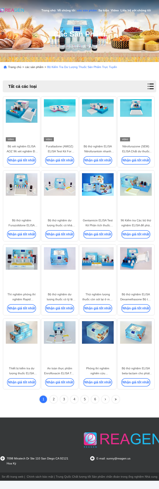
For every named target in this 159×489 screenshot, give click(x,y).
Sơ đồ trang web (12, 476)
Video (115, 10)
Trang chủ (48, 10)
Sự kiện (103, 10)
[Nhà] (12, 10)
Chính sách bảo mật (40, 476)
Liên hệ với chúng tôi (135, 10)
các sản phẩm (87, 10)
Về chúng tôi (66, 10)
